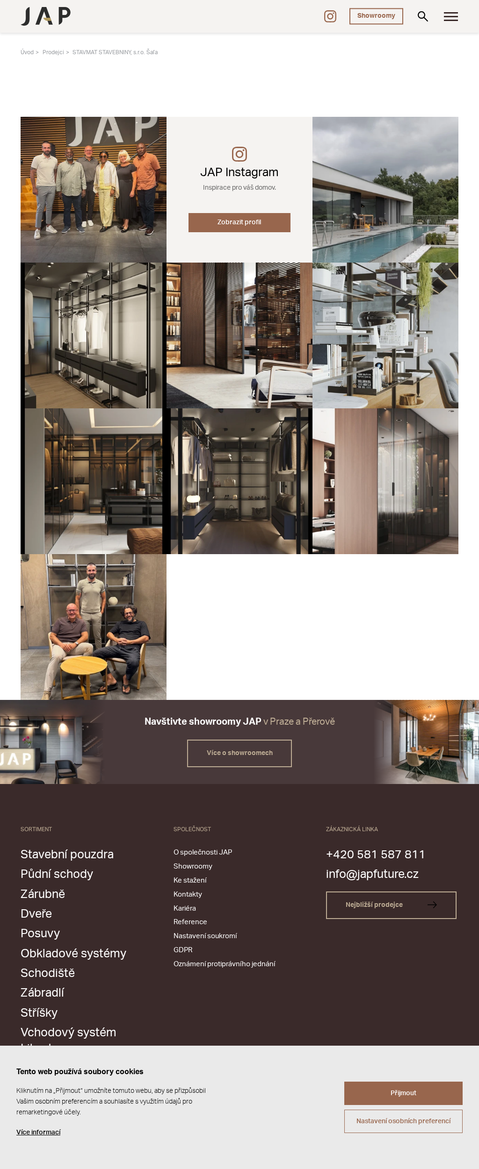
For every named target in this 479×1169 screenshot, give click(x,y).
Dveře (36, 914)
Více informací (38, 1132)
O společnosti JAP (203, 852)
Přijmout (403, 1093)
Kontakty (188, 894)
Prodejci (53, 52)
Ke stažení (190, 880)
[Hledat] (423, 16)
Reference (190, 922)
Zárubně (43, 894)
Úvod (27, 52)
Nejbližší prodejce (375, 905)
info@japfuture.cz (372, 874)
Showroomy (376, 16)
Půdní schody (57, 874)
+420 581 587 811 (376, 855)
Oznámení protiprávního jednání (224, 964)
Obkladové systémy (73, 954)
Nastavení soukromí (205, 936)
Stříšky (39, 1013)
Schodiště (48, 973)
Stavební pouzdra (67, 855)
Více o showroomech (240, 753)
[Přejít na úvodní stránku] (46, 16)
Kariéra (185, 908)
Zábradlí (42, 993)
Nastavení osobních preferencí (403, 1121)
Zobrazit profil (239, 222)
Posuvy (40, 934)
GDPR (183, 950)
